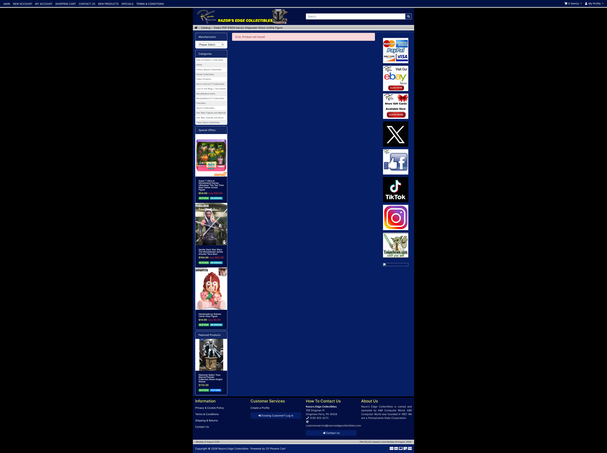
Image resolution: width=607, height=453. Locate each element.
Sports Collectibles (205, 108)
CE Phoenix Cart (276, 448)
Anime (199, 65)
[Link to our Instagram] (396, 217)
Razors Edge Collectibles (233, 448)
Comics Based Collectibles (208, 69)
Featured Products (210, 335)
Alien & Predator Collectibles (209, 60)
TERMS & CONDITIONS (150, 3)
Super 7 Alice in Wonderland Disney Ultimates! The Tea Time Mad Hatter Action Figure (211, 185)
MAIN (7, 3)
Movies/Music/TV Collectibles (210, 98)
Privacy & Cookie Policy (209, 407)
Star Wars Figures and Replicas (211, 113)
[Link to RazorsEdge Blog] (396, 189)
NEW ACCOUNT (22, 3)
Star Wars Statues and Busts (210, 117)
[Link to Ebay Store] (396, 78)
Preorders (201, 103)
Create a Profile (260, 407)
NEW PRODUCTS (108, 3)
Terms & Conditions (207, 414)
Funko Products (203, 79)
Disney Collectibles (205, 74)
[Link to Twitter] (396, 134)
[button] (573, 3)
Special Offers (207, 130)
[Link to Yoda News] (396, 245)
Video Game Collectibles (208, 122)
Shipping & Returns (206, 420)
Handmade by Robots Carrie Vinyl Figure (210, 315)
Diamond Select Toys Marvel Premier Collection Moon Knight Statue (210, 378)
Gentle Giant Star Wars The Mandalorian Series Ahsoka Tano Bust (211, 251)
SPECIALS (127, 3)
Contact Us (202, 426)
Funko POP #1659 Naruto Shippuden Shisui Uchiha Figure (248, 27)
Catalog (205, 27)
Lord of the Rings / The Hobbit (211, 89)
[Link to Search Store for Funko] (396, 288)
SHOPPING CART (65, 3)
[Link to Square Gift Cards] (396, 106)
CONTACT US (87, 3)
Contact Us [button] (332, 433)
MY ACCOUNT (43, 3)
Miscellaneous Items (205, 93)
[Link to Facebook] (396, 161)
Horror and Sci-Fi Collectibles (210, 84)
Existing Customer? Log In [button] (277, 415)
